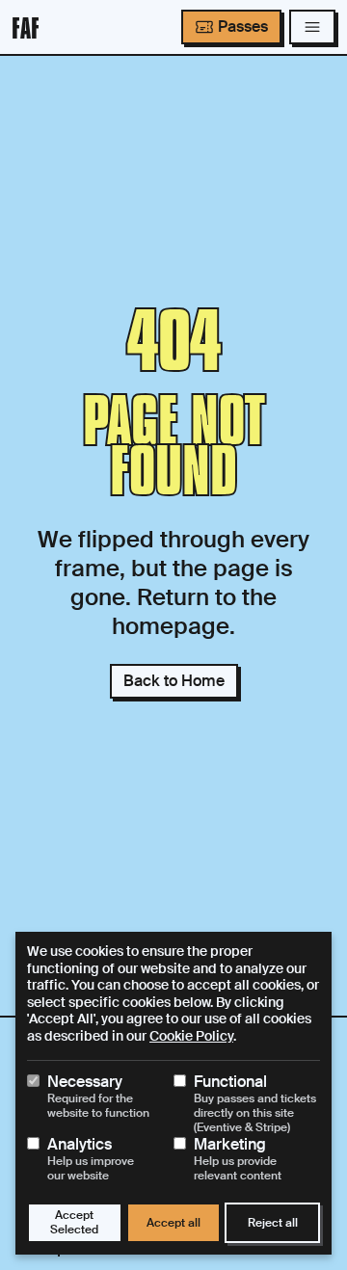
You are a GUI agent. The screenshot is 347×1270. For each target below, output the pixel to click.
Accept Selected (74, 1222)
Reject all (273, 1222)
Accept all (173, 1222)
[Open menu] (312, 27)
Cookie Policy (191, 1036)
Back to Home (174, 681)
